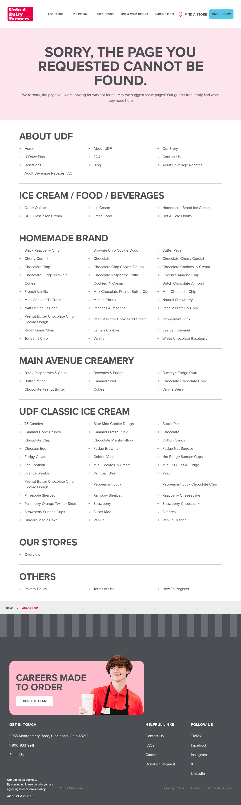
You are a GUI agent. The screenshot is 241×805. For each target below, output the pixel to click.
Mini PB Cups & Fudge (180, 464)
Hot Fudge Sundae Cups (182, 456)
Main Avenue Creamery (76, 360)
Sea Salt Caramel (176, 330)
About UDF (46, 136)
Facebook (199, 745)
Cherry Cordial (36, 258)
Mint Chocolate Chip (179, 291)
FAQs (97, 156)
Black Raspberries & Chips (45, 372)
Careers (151, 754)
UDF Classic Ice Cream (43, 215)
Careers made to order (51, 682)
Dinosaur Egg (35, 448)
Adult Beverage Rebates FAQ (48, 173)
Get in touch (23, 724)
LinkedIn (198, 773)
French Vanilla (36, 291)
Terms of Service (219, 788)
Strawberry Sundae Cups (44, 511)
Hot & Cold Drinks (134, 14)
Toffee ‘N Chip (36, 338)
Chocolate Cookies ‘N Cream (186, 266)
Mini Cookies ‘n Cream (112, 464)
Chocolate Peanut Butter (44, 389)
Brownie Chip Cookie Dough (117, 250)
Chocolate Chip (37, 266)
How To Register (175, 588)
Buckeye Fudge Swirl (179, 372)
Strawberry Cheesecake (181, 503)
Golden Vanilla (105, 456)
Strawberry (102, 503)
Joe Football (34, 464)
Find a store (196, 14)
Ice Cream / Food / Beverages (91, 195)
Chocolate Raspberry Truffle (116, 275)
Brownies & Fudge (108, 372)
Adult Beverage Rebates (182, 165)
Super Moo (102, 511)
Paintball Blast (104, 473)
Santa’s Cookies (106, 330)
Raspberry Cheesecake (181, 495)
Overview (32, 554)
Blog (97, 165)
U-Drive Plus (164, 14)
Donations (32, 165)
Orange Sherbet (37, 473)
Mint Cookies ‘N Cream (43, 299)
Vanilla (98, 338)
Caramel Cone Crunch (42, 431)
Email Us (16, 754)
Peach (167, 473)
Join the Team (34, 701)
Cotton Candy (173, 440)
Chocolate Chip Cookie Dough (118, 266)
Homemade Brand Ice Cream (186, 207)
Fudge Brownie (106, 448)
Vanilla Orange (174, 520)
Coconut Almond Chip (180, 275)
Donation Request (160, 764)
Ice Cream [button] (80, 14)
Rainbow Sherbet (107, 495)
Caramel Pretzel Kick (110, 431)
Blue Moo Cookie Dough (113, 423)
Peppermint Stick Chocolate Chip (189, 484)
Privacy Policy (35, 588)
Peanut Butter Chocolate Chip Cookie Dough (49, 319)
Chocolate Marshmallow (113, 440)
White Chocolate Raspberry (184, 338)
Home (29, 148)
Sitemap (195, 788)
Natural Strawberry (177, 299)
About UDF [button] (55, 14)
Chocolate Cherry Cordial (183, 258)
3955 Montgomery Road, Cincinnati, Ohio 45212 (48, 735)
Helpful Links (159, 724)
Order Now (221, 14)
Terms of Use (104, 588)
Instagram (199, 754)
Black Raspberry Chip (42, 250)
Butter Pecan (173, 250)
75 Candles (33, 423)
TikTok (196, 735)
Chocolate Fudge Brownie (46, 275)
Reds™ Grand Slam (39, 330)
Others (37, 576)
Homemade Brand (63, 238)
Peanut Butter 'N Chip (180, 308)
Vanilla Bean (172, 389)
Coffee (30, 283)
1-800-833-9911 (21, 745)
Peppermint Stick (176, 319)
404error (30, 608)
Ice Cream (101, 207)
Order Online (35, 207)
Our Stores (48, 542)
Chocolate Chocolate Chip (184, 381)
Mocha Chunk (104, 299)
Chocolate (101, 258)
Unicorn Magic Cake (41, 520)
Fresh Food (105, 14)
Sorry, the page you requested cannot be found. (120, 66)
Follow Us (202, 724)
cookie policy (36, 789)
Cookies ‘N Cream (108, 283)
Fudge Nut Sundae (177, 448)
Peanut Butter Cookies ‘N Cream (120, 319)
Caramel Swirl (104, 381)
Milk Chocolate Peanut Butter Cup (121, 291)
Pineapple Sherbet (39, 495)
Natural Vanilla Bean (41, 308)
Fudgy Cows (34, 456)
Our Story (170, 148)
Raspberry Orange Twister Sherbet (52, 503)
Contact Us (171, 156)
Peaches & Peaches (109, 308)
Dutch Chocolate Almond (183, 283)
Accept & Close (20, 796)
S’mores (169, 511)
